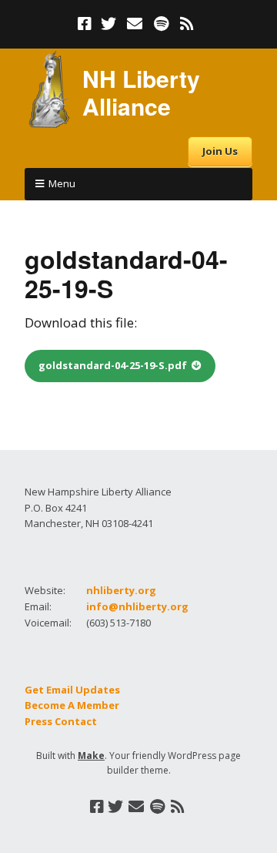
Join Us (220, 151)
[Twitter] (108, 23)
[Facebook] (86, 23)
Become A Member (72, 705)
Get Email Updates (72, 690)
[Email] (135, 23)
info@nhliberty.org (137, 606)
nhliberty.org (121, 590)
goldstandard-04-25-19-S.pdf (112, 365)
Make (91, 755)
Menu (61, 183)
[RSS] (187, 23)
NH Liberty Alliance (141, 92)
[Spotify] (161, 23)
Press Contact (61, 721)
